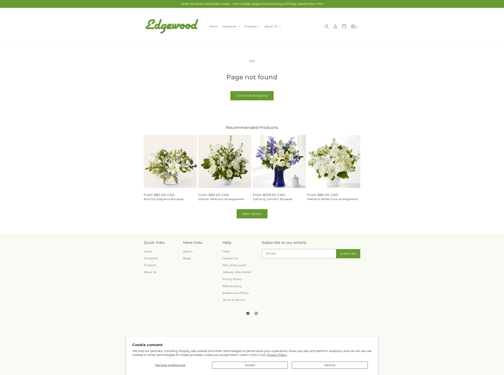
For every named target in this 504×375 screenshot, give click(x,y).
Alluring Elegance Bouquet (164, 199)
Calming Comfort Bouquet (273, 199)
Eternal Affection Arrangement (221, 199)
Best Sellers (252, 214)
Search (188, 251)
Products (150, 265)
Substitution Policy (235, 293)
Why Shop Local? (234, 265)
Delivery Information (236, 272)
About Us (150, 272)
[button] (231, 26)
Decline (329, 365)
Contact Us (230, 258)
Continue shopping (252, 95)
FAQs (226, 251)
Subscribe (348, 253)
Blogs (187, 258)
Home (148, 251)
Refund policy (231, 286)
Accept (250, 365)
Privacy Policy (277, 355)
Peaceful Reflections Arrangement (332, 199)
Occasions (151, 258)
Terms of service (233, 300)
